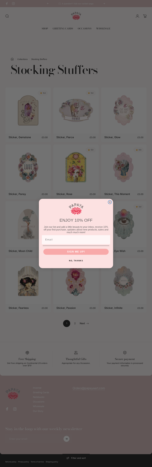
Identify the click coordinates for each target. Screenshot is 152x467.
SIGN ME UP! (76, 251)
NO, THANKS (76, 261)
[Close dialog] (110, 202)
